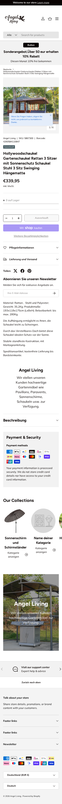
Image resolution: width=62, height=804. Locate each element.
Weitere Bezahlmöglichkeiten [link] (31, 236)
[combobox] (31, 35)
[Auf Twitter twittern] (15, 270)
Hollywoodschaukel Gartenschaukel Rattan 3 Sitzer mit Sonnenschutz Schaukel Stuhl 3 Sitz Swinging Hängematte (28, 72)
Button (31, 45)
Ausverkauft (41, 217)
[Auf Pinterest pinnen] (29, 270)
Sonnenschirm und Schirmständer (15, 542)
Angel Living (9, 138)
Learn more (43, 2)
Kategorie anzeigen (41, 550)
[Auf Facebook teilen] (22, 270)
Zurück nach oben (31, 682)
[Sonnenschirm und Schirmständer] (15, 521)
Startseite (7, 69)
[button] (49, 18)
